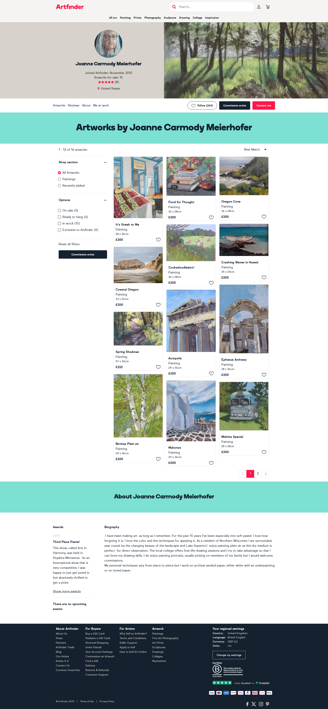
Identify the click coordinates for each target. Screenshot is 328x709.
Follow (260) (205, 105)
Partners (61, 642)
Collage (197, 17)
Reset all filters (69, 244)
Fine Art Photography (165, 638)
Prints (137, 17)
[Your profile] (259, 6)
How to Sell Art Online (133, 652)
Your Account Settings (99, 652)
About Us (61, 633)
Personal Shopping (97, 642)
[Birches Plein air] (138, 418)
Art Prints (158, 642)
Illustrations (159, 661)
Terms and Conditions (133, 638)
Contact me (263, 105)
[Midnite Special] (243, 418)
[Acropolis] (190, 333)
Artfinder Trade (65, 647)
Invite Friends (93, 647)
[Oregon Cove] (243, 188)
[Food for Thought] (190, 189)
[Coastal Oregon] (138, 277)
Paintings (68, 179)
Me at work (101, 105)
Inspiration (212, 17)
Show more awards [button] (67, 591)
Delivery (90, 665)
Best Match (252, 149)
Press (59, 638)
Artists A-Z (62, 661)
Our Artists (62, 656)
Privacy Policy (107, 701)
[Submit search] (174, 6)
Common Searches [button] (68, 670)
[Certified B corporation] (228, 669)
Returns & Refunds (97, 670)
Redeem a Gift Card (97, 638)
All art (113, 17)
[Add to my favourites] (158, 239)
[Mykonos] (190, 423)
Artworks (59, 105)
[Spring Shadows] (138, 341)
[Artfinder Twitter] (253, 704)
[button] (83, 162)
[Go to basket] (267, 6)
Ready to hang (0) (75, 217)
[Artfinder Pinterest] (267, 704)
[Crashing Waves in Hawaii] (243, 252)
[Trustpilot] (241, 682)
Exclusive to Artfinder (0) (80, 230)
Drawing (184, 17)
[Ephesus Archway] (243, 331)
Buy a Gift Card (94, 633)
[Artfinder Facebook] (247, 704)
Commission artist (234, 105)
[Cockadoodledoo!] (190, 255)
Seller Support (128, 642)
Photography (152, 17)
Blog (59, 652)
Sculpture (170, 17)
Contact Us (63, 665)
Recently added (73, 185)
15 (121, 77)
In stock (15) (71, 223)
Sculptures (159, 647)
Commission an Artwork (99, 656)
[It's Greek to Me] (138, 200)
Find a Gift (91, 661)
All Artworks (70, 172)
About (86, 105)
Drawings (158, 652)
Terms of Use (87, 701)
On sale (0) (70, 210)
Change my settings (229, 655)
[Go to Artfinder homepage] (70, 6)
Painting (125, 17)
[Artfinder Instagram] (261, 704)
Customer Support (96, 674)
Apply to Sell (127, 647)
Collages (157, 656)
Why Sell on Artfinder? (133, 633)
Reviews (73, 105)
